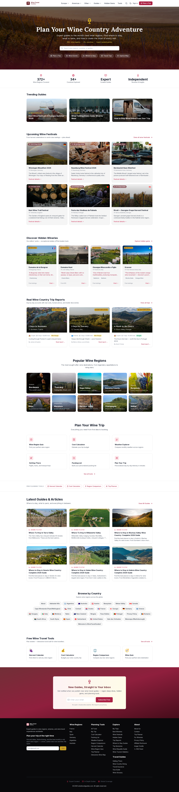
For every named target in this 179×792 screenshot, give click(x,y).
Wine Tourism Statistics (120, 752)
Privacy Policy (132, 614)
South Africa (40, 619)
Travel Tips (108, 56)
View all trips (145, 303)
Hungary (33, 614)
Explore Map (124, 56)
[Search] (126, 3)
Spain (66, 619)
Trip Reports (117, 740)
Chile (68, 609)
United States (96, 619)
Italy (45, 614)
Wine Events (73, 56)
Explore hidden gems (142, 241)
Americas (75, 3)
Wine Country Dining (120, 764)
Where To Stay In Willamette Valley (86, 533)
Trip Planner (112, 486)
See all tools (88, 474)
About (43, 603)
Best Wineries (117, 731)
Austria (95, 604)
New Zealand (80, 614)
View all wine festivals (142, 137)
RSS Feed (139, 749)
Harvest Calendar (56, 486)
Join (63, 748)
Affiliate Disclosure (140, 743)
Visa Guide (116, 770)
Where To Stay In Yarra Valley (41, 533)
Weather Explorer (97, 740)
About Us (137, 729)
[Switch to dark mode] (130, 3)
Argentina (69, 604)
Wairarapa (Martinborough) (135, 619)
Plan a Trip (147, 3)
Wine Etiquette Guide (120, 749)
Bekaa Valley (120, 603)
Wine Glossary (118, 772)
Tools (120, 3)
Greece (140, 609)
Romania (145, 614)
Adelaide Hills (55, 603)
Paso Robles (104, 614)
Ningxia (93, 614)
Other (86, 3)
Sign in (135, 3)
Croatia (89, 609)
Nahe (67, 614)
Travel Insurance (118, 767)
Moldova (56, 614)
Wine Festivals (117, 734)
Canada (133, 604)
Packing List (95, 737)
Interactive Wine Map (98, 755)
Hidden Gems (109, 3)
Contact (78, 609)
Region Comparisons (98, 743)
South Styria (54, 619)
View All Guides (144, 503)
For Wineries (138, 737)
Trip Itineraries (117, 746)
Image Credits (139, 746)
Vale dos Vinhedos (114, 619)
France (101, 609)
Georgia (114, 609)
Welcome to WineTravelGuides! (89, 624)
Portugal (118, 614)
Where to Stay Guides (120, 743)
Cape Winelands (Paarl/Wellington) (47, 609)
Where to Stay (90, 56)
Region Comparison (94, 486)
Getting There (117, 761)
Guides (96, 3)
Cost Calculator (74, 486)
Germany (127, 609)
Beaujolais (107, 603)
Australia (82, 604)
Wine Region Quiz (97, 749)
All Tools (94, 729)
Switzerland (80, 619)
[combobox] (89, 48)
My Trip (93, 731)
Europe (64, 3)
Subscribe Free (104, 700)
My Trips (116, 729)
